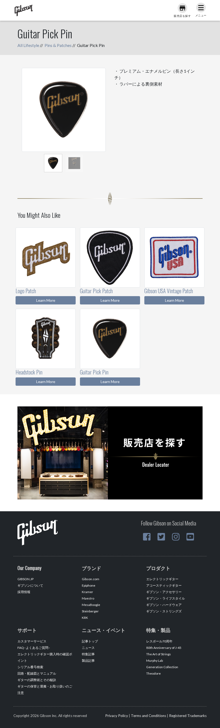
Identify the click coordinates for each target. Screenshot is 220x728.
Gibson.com (90, 579)
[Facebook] (147, 537)
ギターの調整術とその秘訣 (36, 680)
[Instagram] (175, 537)
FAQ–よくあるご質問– (33, 648)
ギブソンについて (30, 585)
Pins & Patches (58, 45)
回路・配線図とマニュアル (36, 673)
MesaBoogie (91, 605)
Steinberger (90, 611)
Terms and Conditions (148, 716)
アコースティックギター (164, 585)
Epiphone (88, 585)
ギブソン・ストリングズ (164, 611)
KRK (85, 618)
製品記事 (88, 661)
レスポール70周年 (159, 641)
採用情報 (23, 592)
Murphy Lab (154, 661)
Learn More (45, 300)
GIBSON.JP (25, 579)
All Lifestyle (28, 45)
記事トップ (90, 641)
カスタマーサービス (31, 641)
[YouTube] (190, 537)
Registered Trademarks (188, 716)
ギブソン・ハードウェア (164, 605)
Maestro (88, 598)
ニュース (88, 648)
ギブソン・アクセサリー (164, 592)
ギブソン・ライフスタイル (165, 598)
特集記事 (88, 654)
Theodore (153, 673)
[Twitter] (161, 537)
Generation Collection (162, 667)
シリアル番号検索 (30, 667)
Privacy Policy (116, 716)
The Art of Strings (158, 654)
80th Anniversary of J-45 (163, 648)
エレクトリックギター (162, 579)
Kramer (87, 592)
